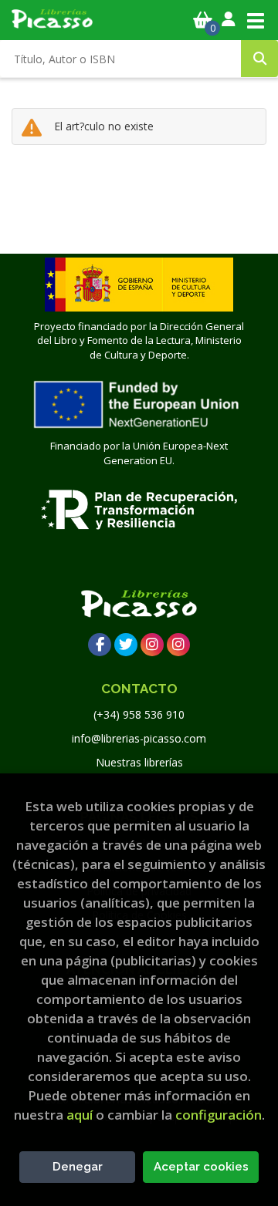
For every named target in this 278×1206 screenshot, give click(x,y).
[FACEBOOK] (99, 644)
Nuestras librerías (139, 762)
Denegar (78, 1167)
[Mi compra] (202, 20)
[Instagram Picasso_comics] (178, 644)
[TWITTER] (125, 644)
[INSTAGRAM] (152, 644)
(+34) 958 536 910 (139, 714)
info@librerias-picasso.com (139, 738)
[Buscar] (259, 58)
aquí (79, 1114)
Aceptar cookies (201, 1167)
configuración (218, 1114)
